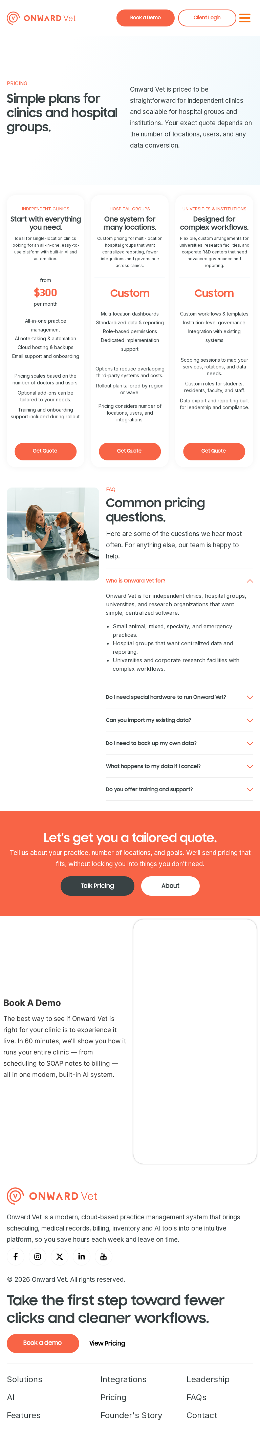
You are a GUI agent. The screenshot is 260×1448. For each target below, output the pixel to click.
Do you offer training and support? (149, 789)
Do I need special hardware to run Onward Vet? (166, 697)
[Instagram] (37, 1256)
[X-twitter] (59, 1256)
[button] (179, 580)
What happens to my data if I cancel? (153, 766)
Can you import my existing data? (148, 720)
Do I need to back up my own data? (151, 743)
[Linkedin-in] (81, 1256)
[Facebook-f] (15, 1256)
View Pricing (107, 1343)
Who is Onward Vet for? (136, 581)
